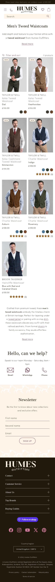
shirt (46, 319)
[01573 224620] (11, 9)
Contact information (29, 572)
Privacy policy (14, 572)
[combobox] (27, 16)
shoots (41, 326)
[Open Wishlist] (43, 10)
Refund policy (44, 572)
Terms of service (29, 576)
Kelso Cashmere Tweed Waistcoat (11, 160)
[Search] (48, 16)
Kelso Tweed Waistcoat (9, 99)
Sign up (27, 440)
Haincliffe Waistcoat (13, 282)
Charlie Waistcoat (38, 158)
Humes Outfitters (30, 557)
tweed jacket (14, 319)
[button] (5, 10)
